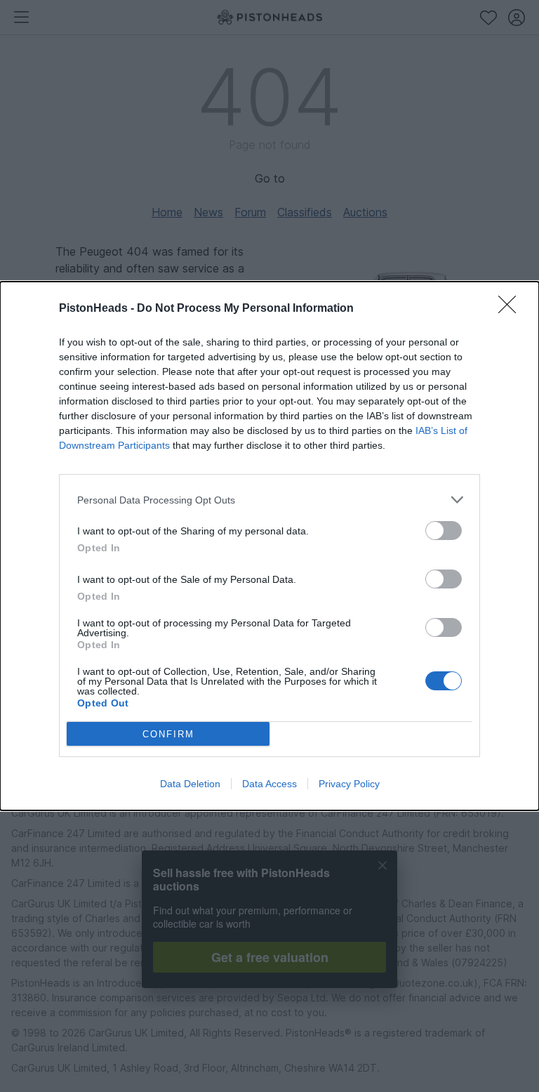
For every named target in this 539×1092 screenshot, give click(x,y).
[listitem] (269, 499)
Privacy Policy (349, 783)
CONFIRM (168, 734)
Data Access (269, 783)
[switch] (443, 530)
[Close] (511, 309)
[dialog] (269, 546)
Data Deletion (190, 783)
